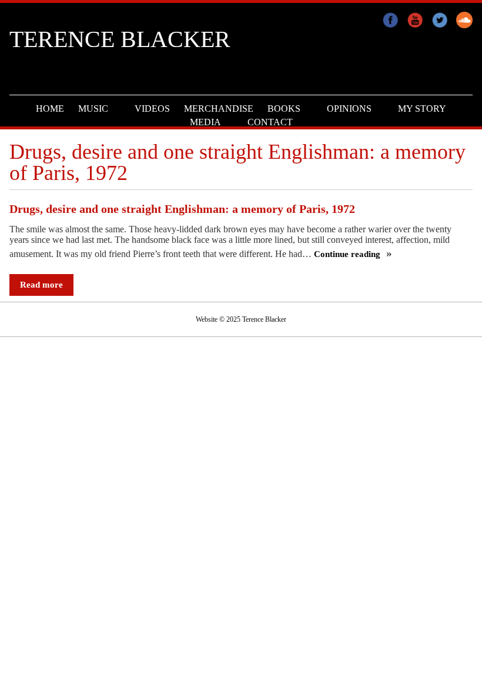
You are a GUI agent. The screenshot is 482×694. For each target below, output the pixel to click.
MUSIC (93, 109)
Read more (41, 284)
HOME (50, 109)
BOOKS (283, 109)
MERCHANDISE (218, 109)
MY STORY (422, 109)
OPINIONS (349, 109)
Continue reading (348, 254)
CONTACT (270, 122)
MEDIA (205, 122)
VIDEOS (152, 109)
